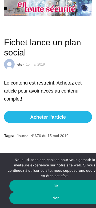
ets (19, 64)
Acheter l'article (48, 117)
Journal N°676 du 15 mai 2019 (43, 136)
